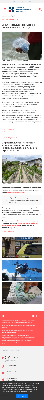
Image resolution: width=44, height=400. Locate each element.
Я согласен (22, 396)
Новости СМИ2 (7, 131)
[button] (40, 9)
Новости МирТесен (8, 129)
